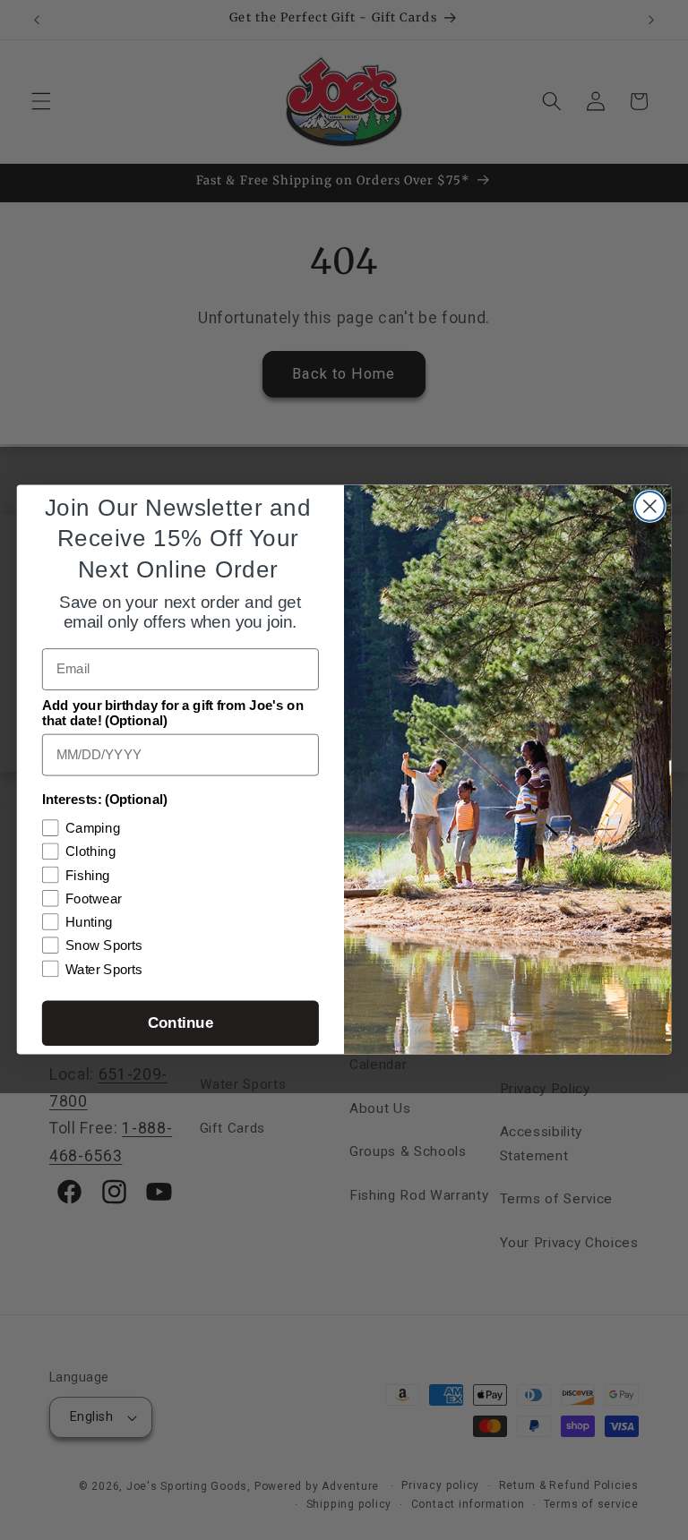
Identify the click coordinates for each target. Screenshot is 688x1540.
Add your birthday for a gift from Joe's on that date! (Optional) (173, 714)
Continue (180, 1023)
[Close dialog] (650, 506)
